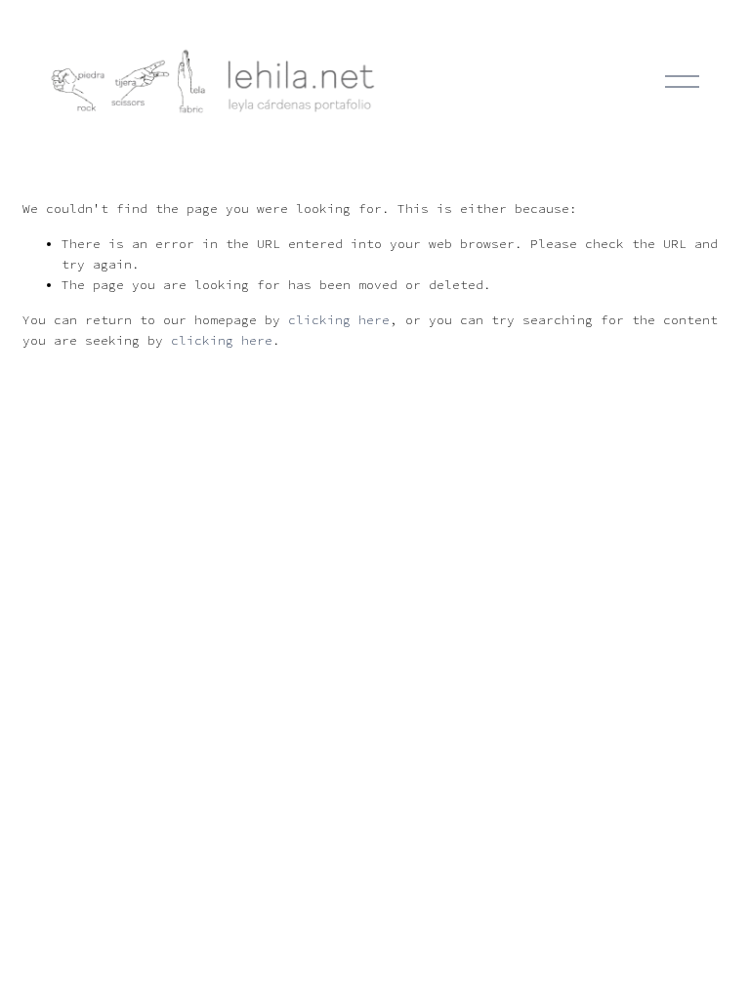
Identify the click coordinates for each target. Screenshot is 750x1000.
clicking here (339, 319)
